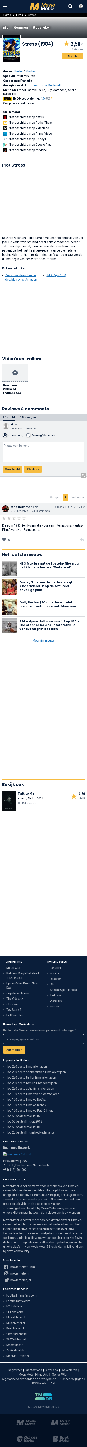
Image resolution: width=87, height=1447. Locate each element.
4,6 (45, 98)
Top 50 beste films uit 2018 (24, 1121)
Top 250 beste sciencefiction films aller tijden (36, 1072)
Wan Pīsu (56, 1001)
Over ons (52, 1370)
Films (19, 14)
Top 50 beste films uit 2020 (24, 1116)
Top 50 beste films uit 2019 (24, 1127)
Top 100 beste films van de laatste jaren (32, 1094)
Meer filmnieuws (44, 640)
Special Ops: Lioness (63, 990)
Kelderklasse (14, 1345)
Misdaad (31, 71)
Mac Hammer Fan (25, 507)
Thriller (18, 71)
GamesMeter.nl (16, 1334)
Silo (52, 984)
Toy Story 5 (13, 1009)
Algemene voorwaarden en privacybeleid (29, 1379)
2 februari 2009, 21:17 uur (70, 507)
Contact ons (34, 1370)
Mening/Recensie (43, 435)
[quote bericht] (82, 540)
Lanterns (56, 968)
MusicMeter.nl (15, 1323)
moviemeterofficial (22, 1267)
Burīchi (54, 973)
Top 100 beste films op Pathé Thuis (29, 1110)
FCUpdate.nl (14, 1306)
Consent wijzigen (71, 1379)
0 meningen (28, 417)
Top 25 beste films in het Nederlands (30, 1132)
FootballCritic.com (18, 1301)
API (52, 1383)
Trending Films (12, 961)
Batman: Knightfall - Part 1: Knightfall (22, 975)
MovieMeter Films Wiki (33, 1374)
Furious (55, 1006)
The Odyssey (15, 998)
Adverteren (69, 1370)
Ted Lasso (56, 995)
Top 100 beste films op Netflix (26, 1099)
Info (5, 27)
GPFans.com (14, 1312)
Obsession (13, 1004)
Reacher (55, 979)
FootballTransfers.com (21, 1295)
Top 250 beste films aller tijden (26, 1066)
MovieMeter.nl (15, 1317)
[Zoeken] (70, 6)
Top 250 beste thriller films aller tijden (31, 1077)
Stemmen (20, 27)
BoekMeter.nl (15, 1328)
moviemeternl (19, 1273)
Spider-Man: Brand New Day (22, 985)
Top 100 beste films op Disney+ (27, 1105)
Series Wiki (59, 1374)
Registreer (15, 1370)
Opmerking (15, 435)
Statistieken (41, 27)
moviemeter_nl (20, 1280)
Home (7, 14)
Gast (15, 424)
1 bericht (9, 417)
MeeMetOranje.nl (17, 1356)
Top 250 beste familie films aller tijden (31, 1083)
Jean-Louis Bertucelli (47, 85)
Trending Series (57, 961)
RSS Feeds (39, 1383)
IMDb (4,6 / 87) (56, 275)
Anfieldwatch (15, 1350)
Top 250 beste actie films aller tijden (30, 1088)
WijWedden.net (16, 1339)
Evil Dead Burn (15, 1015)
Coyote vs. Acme (17, 993)
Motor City (13, 968)
